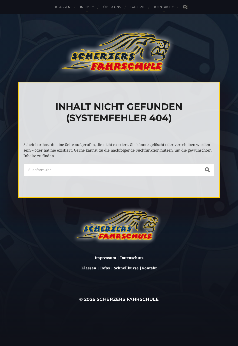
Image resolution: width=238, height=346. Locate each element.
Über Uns (112, 7)
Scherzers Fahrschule (128, 299)
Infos (85, 7)
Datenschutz (131, 258)
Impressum (105, 258)
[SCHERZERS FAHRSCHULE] (118, 51)
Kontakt (162, 7)
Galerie (137, 7)
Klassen (63, 7)
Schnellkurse (126, 268)
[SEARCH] (185, 7)
